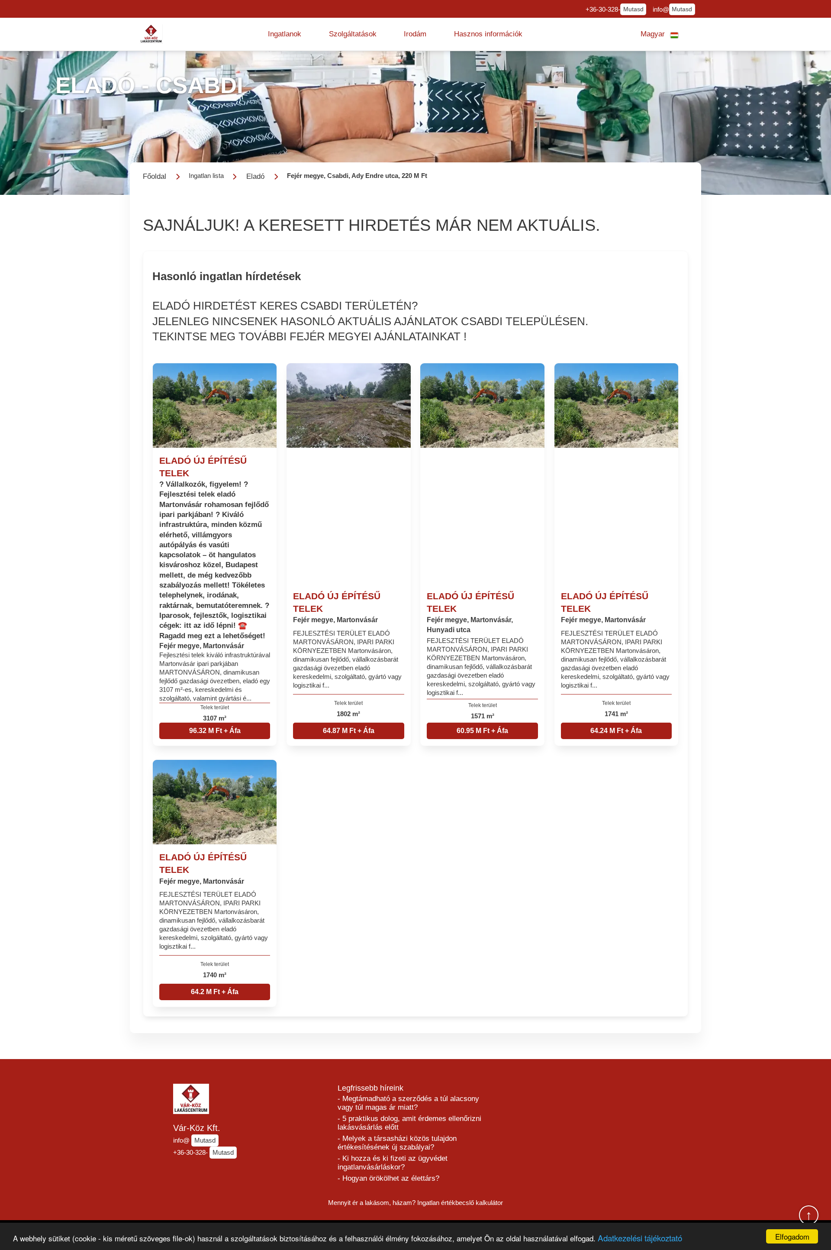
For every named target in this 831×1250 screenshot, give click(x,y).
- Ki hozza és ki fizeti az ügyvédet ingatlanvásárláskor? (393, 1162)
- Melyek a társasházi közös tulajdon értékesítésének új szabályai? (397, 1142)
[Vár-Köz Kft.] (151, 34)
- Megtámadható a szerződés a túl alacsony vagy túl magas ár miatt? (408, 1103)
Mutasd (633, 9)
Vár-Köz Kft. (196, 1128)
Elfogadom (792, 1236)
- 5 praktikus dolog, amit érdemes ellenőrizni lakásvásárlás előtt (409, 1122)
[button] (284, 34)
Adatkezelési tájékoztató (640, 1238)
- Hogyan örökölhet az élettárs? (388, 1178)
